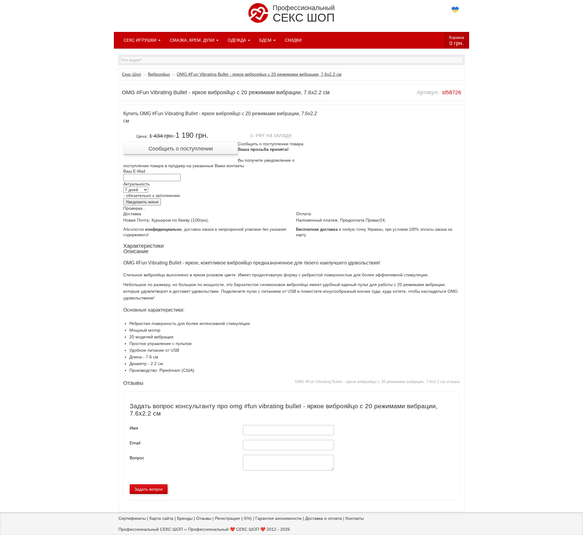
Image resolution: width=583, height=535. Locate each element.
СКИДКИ (293, 40)
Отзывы (203, 518)
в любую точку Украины (339, 229)
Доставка (132, 213)
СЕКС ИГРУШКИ (141, 40)
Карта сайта (161, 518)
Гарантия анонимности (278, 518)
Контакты (355, 518)
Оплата (303, 213)
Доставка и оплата (323, 518)
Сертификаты (132, 518)
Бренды (185, 518)
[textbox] (291, 60)
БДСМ (266, 40)
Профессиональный (304, 14)
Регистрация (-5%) (233, 518)
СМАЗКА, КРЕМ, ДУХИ (193, 40)
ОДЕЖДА (237, 40)
